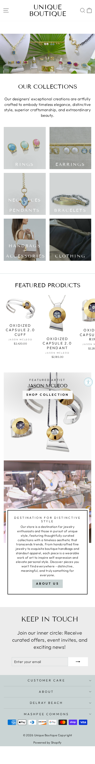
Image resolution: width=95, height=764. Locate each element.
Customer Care (46, 680)
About (46, 692)
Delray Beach (46, 703)
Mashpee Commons (46, 714)
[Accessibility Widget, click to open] (88, 382)
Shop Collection (47, 395)
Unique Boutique (47, 10)
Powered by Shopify (47, 742)
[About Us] (47, 529)
